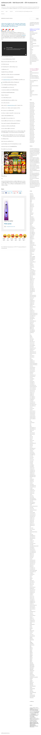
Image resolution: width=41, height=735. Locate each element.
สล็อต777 (31, 653)
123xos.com (32, 194)
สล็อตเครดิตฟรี (32, 666)
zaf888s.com (32, 617)
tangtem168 (32, 556)
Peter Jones (7, 224)
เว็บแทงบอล (31, 691)
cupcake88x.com (32, 272)
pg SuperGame (32, 422)
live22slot (31, 359)
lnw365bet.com (32, 360)
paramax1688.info (32, 418)
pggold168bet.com (33, 427)
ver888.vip (31, 594)
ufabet (31, 579)
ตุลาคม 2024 (32, 130)
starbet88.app (32, 547)
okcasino (31, 409)
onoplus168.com (32, 414)
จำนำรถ (31, 626)
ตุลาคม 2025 (32, 115)
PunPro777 (31, 458)
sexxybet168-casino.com (34, 506)
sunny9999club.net (33, 551)
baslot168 (31, 246)
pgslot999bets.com (33, 443)
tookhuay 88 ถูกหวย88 (33, 570)
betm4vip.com (32, 251)
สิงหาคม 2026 (32, 102)
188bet (31, 201)
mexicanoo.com (32, 390)
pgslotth (31, 446)
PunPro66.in (32, 457)
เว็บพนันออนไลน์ (32, 688)
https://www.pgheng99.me (34, 85)
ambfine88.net (32, 227)
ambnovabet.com (32, 228)
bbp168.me (31, 247)
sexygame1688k (32, 512)
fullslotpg (31, 305)
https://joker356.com (33, 56)
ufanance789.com (32, 587)
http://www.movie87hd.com (34, 76)
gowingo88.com (32, 318)
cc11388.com (32, 269)
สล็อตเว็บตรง (32, 38)
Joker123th (31, 340)
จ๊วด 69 (31, 625)
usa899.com (32, 593)
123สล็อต (31, 707)
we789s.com (32, 603)
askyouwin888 (32, 234)
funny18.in (31, 309)
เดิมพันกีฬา (31, 683)
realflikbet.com (32, 472)
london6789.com (32, 367)
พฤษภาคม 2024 (32, 137)
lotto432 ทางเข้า (32, 368)
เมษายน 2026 (32, 107)
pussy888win (32, 466)
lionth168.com (32, 355)
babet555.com (32, 238)
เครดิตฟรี (31, 680)
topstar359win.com (33, 571)
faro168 (31, 93)
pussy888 (31, 44)
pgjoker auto (32, 430)
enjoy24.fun (31, 283)
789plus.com (32, 203)
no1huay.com (32, 408)
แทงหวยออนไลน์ (32, 696)
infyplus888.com (32, 329)
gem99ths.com (32, 310)
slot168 (31, 530)
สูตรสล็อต (31, 673)
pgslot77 (31, 439)
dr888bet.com (32, 279)
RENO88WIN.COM (33, 475)
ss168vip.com (32, 540)
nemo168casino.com (33, 404)
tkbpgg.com (32, 565)
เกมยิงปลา (31, 678)
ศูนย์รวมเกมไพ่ (32, 644)
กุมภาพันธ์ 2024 (32, 140)
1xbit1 (31, 202)
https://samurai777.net (33, 57)
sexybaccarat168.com (33, 509)
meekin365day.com (33, 385)
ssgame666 (31, 544)
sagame (31, 74)
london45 (31, 365)
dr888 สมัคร (36, 709)
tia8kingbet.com (32, 563)
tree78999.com (32, 574)
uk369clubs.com (32, 590)
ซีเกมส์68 (31, 628)
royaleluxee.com (32, 490)
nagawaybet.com (32, 403)
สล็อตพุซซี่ (31, 662)
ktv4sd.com (31, 350)
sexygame (31, 511)
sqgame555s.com (32, 536)
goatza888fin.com (32, 315)
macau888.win (32, 378)
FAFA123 (31, 292)
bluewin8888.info (32, 257)
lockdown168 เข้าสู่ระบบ (33, 363)
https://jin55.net (32, 34)
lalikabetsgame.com (33, 351)
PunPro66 (31, 455)
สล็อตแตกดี (31, 669)
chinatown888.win (33, 270)
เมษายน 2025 (32, 122)
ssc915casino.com (32, 543)
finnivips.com (32, 297)
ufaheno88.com (32, 581)
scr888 (31, 504)
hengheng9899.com (33, 320)
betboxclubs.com (32, 248)
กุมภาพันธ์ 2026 (32, 110)
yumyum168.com (32, 615)
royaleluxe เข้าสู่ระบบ (33, 717)
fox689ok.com (32, 302)
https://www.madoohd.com (34, 72)
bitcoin (31, 255)
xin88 (30, 610)
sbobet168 (31, 500)
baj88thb (31, 241)
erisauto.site (32, 286)
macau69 (31, 377)
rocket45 (31, 482)
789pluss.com (32, 206)
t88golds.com (32, 553)
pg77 (30, 423)
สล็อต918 (31, 657)
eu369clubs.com (32, 291)
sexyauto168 (32, 508)
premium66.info (32, 453)
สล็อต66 (31, 651)
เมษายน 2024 (32, 138)
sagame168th (32, 497)
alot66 (31, 224)
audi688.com (32, 236)
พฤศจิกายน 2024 (32, 129)
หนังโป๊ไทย (31, 49)
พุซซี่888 (31, 642)
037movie (31, 193)
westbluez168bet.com (33, 605)
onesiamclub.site (32, 413)
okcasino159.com (32, 410)
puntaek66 (31, 461)
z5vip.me (31, 616)
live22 (31, 88)
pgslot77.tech (32, 440)
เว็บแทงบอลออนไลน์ (33, 692)
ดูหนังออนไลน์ (32, 90)
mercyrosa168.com (33, 387)
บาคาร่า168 (31, 634)
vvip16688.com (32, 599)
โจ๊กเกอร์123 (32, 31)
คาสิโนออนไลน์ (32, 624)
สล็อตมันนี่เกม (32, 664)
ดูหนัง (30, 89)
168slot (31, 200)
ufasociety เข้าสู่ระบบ (7, 79)
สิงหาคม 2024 (32, 133)
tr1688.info (31, 572)
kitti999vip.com (32, 349)
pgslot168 (31, 436)
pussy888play (32, 464)
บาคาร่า (31, 633)
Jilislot (31, 335)
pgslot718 (31, 437)
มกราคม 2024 (32, 142)
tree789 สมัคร (35, 719)
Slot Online (31, 527)
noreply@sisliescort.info (10, 226)
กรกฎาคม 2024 (32, 134)
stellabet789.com (32, 549)
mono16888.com (32, 396)
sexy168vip (31, 507)
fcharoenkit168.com (33, 295)
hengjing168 (32, 322)
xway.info (31, 612)
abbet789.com (32, 218)
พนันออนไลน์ (32, 639)
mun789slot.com (32, 401)
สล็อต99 (31, 659)
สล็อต (30, 646)
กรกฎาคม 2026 (32, 103)
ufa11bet (31, 575)
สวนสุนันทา (31, 671)
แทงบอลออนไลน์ (32, 695)
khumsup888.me (32, 345)
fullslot (31, 86)
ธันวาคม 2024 (32, 128)
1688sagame (32, 196)
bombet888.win (32, 259)
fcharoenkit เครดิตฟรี (33, 711)
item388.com (32, 332)
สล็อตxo (31, 661)
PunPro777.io (32, 459)
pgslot (31, 62)
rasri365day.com (32, 470)
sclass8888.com (32, 503)
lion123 (31, 354)
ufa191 (31, 576)
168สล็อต (33, 707)
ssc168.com (31, 542)
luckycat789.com (32, 371)
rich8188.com (32, 479)
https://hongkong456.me (34, 94)
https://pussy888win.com (34, 80)
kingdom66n (32, 346)
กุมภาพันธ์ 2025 (32, 125)
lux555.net (31, 373)
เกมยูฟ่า (31, 679)
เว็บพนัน (31, 687)
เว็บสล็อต (31, 689)
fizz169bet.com (32, 300)
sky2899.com (32, 522)
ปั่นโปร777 (31, 638)
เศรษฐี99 (31, 693)
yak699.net (31, 614)
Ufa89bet (31, 578)
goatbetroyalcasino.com (33, 313)
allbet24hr (31, 223)
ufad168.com (32, 580)
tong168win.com (32, 567)
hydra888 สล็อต (32, 326)
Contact (11, 11)
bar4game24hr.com (33, 245)
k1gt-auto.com (32, 342)
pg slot (31, 83)
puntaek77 (31, 462)
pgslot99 (31, 441)
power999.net (32, 452)
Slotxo (31, 533)
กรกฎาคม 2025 (32, 119)
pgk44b (31, 431)
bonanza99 (31, 260)
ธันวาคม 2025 (32, 112)
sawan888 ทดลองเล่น (33, 499)
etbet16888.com (32, 288)
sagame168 (31, 495)
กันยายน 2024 (32, 131)
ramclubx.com (32, 467)
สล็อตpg (31, 660)
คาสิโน (31, 623)
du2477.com (32, 281)
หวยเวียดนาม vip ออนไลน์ (34, 677)
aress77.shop (32, 229)
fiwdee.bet (31, 299)
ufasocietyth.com (10, 246)
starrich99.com (32, 548)
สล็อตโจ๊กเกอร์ (32, 670)
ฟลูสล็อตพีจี (31, 643)
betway (31, 252)
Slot (30, 526)
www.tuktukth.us (32, 607)
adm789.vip (31, 221)
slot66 (31, 36)
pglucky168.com (32, 432)
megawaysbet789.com (33, 386)
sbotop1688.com (32, 502)
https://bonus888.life (33, 40)
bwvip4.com (32, 264)
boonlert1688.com (33, 261)
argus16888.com (32, 232)
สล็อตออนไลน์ (32, 665)
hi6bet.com (31, 323)
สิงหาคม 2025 (32, 117)
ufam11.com (32, 583)
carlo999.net (32, 265)
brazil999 (31, 263)
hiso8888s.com (32, 324)
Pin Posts (2, 13)
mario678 (31, 380)
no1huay (31, 407)
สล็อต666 (31, 652)
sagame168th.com (33, 498)
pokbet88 (31, 450)
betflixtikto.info (32, 250)
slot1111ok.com (32, 529)
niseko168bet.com (33, 405)
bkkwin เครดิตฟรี (32, 256)
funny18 (31, 52)
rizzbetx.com (32, 481)
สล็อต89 (31, 656)
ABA (30, 215)
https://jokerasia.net (33, 61)
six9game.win (32, 520)
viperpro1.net (32, 596)
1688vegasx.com (32, 197)
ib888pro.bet (32, 327)
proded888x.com (32, 454)
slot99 (31, 35)
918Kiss (31, 211)
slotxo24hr (31, 47)
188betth (36, 707)
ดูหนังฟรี (31, 92)
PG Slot (31, 421)
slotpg (31, 48)
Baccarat (31, 239)
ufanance (31, 585)
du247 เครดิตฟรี (32, 710)
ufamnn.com (32, 584)
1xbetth (31, 50)
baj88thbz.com (32, 242)
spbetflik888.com (32, 535)
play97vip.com (32, 449)
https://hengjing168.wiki (33, 32)
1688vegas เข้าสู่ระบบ (36, 708)
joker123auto (32, 338)
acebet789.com (32, 219)
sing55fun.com (32, 517)
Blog (6, 11)
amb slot (31, 225)
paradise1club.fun (32, 416)
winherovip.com (32, 606)
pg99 (30, 425)
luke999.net (31, 372)
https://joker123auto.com (34, 75)
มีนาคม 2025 (32, 124)
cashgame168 (32, 266)
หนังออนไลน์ (32, 674)
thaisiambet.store (32, 562)
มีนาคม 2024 (32, 139)
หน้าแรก (2, 11)
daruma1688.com (32, 273)
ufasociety (24, 35)
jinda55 (31, 336)
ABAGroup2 (31, 216)
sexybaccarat (32, 81)
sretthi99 (31, 539)
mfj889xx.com (32, 392)
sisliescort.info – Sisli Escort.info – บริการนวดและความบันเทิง (19, 4)
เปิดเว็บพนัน (31, 684)
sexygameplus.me (32, 513)
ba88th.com (32, 237)
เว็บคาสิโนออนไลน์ (33, 686)
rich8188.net (32, 480)
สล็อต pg (31, 647)
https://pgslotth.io (33, 54)
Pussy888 (31, 463)
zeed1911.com (32, 619)
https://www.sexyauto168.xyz (34, 45)
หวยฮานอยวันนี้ (32, 675)
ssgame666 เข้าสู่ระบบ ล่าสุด (34, 545)
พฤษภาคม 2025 (32, 121)
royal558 (31, 488)
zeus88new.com (32, 620)
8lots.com (31, 207)
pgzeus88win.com (32, 448)
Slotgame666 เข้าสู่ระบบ (33, 531)
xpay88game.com (32, 611)
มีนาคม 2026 (32, 108)
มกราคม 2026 (32, 111)
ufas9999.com (32, 588)
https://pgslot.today (33, 43)
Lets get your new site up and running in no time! (23, 11)
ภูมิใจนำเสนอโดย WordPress (5, 733)
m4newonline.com (33, 374)
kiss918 (31, 53)
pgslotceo (31, 444)
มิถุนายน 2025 (32, 120)
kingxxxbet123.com (33, 347)
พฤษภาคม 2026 (32, 106)
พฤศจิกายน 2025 (32, 113)
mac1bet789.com (32, 376)
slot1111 (37, 718)
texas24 (31, 558)
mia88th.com (32, 394)
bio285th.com (32, 254)
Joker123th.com (32, 341)
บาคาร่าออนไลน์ (32, 635)
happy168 (31, 319)
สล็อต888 (31, 41)
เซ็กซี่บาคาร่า (32, 682)
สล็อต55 (31, 650)
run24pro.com (32, 491)
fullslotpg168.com (32, 306)
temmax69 (31, 557)
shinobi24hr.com (32, 516)
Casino (31, 268)
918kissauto (32, 212)
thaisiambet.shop (32, 560)
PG (30, 419)
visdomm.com (32, 598)
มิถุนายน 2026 (32, 104)
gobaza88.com (32, 317)
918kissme (31, 214)
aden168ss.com (32, 220)
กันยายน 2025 (32, 116)
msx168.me (31, 400)
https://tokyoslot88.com (33, 58)
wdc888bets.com (32, 601)
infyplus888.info (32, 331)
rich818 (31, 477)
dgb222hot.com (32, 278)
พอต (30, 641)
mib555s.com (32, 395)
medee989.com (32, 382)
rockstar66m (32, 484)
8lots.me (31, 210)
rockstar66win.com (33, 485)
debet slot (31, 275)
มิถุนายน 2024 (32, 135)
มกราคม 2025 (32, 126)
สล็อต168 (31, 648)
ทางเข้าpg (31, 632)
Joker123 (31, 337)
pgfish (31, 426)
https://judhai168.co (33, 39)
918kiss (31, 71)
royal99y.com (32, 489)
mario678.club (32, 381)
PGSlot (31, 435)
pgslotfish (31, 445)
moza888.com (32, 399)
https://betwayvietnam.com (34, 59)
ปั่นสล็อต (31, 637)
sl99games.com (32, 524)
